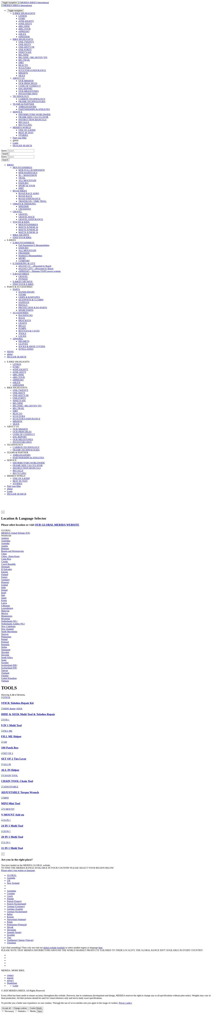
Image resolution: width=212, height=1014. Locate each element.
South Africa (7, 657)
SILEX (21, 75)
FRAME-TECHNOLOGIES (31, 101)
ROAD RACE (25, 196)
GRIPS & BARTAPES (29, 297)
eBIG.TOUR (24, 29)
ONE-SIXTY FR (26, 47)
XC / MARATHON (27, 175)
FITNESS (23, 279)
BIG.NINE (23, 55)
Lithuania (5, 605)
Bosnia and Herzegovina (12, 551)
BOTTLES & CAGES (29, 331)
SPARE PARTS (25, 310)
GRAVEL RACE (26, 217)
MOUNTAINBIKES (22, 167)
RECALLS (23, 122)
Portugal (5, 642)
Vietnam (5, 681)
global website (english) (54, 947)
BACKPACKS (25, 315)
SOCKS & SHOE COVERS (31, 346)
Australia (5, 543)
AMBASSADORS (27, 106)
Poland (4, 639)
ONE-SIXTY (24, 44)
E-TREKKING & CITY (24, 263)
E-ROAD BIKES (21, 274)
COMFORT (24, 261)
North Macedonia (9, 631)
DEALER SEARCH (22, 145)
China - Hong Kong (10, 556)
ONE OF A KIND (26, 130)
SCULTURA (24, 68)
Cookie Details (36, 1008)
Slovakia (5, 652)
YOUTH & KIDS (21, 222)
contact (10, 975)
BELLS (22, 325)
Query (4, 150)
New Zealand (7, 629)
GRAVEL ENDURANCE (30, 219)
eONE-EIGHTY (26, 21)
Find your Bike (20, 138)
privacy (10, 980)
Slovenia (5, 655)
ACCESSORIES (20, 312)
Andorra (5, 538)
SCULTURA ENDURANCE (32, 70)
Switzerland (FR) (9, 668)
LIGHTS (22, 323)
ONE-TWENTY (26, 42)
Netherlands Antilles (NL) (13, 624)
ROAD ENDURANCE (29, 198)
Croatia (4, 561)
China (4, 554)
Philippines (6, 637)
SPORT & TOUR (26, 185)
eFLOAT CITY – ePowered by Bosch (35, 268)
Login (15, 143)
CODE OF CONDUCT (29, 86)
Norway (5, 634)
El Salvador (6, 569)
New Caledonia (8, 626)
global (10, 489)
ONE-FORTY (25, 49)
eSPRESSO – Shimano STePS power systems (39, 271)
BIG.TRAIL (24, 60)
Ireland (4, 590)
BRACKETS (24, 320)
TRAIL (21, 178)
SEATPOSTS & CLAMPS (30, 300)
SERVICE (17, 112)
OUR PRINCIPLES (27, 83)
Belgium (5, 548)
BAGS (21, 318)
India (3, 587)
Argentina (5, 541)
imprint (10, 978)
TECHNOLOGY (21, 96)
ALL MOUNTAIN (27, 180)
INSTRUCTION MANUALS (32, 119)
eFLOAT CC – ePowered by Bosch (34, 266)
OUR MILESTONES (28, 91)
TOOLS (22, 333)
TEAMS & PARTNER (23, 104)
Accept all (6, 1008)
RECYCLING (25, 125)
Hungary (5, 582)
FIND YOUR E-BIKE (23, 284)
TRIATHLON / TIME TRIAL (32, 201)
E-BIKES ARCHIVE (23, 281)
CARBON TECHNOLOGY (31, 99)
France (4, 577)
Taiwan (4, 670)
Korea (4, 600)
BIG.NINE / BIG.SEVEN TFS (32, 57)
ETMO (21, 18)
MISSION (23, 73)
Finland (4, 574)
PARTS (16, 289)
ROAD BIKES (20, 191)
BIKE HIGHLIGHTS (23, 39)
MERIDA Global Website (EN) (15, 533)
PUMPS (22, 328)
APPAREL (18, 338)
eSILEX (22, 34)
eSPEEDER (24, 36)
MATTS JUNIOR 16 (28, 232)
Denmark (5, 566)
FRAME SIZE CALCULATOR (33, 117)
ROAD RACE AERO (28, 193)
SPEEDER (23, 206)
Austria (4, 546)
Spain (3, 660)
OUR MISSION (26, 81)
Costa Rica (6, 559)
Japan (3, 598)
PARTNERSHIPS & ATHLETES (34, 109)
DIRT (21, 62)
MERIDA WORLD (22, 127)
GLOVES (23, 344)
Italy (3, 595)
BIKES (10, 165)
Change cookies (20, 1008)
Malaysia (5, 611)
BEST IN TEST (25, 132)
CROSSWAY (24, 209)
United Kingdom (9, 678)
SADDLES (23, 302)
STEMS (22, 294)
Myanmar (5, 618)
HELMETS (23, 341)
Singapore (5, 649)
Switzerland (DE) (9, 665)
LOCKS (22, 336)
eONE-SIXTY (25, 23)
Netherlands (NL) (9, 621)
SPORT (22, 258)
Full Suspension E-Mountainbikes (33, 245)
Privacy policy (125, 1003)
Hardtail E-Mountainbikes (30, 255)
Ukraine (5, 675)
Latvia (4, 603)
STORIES (23, 135)
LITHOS (22, 16)
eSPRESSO (23, 31)
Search (5, 154)
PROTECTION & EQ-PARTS (32, 307)
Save (39, 1011)
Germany (5, 579)
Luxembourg (7, 608)
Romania (5, 644)
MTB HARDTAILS (27, 172)
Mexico (4, 613)
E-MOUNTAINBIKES (23, 242)
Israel (3, 592)
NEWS (10, 351)
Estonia (4, 572)
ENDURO (23, 183)
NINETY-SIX (24, 52)
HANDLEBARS (26, 292)
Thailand (5, 673)
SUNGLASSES (25, 349)
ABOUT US (19, 78)
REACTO (23, 65)
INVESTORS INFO (27, 93)
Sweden (5, 662)
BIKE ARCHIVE (21, 235)
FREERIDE (24, 253)
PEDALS (22, 305)
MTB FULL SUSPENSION (31, 170)
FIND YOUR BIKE (22, 237)
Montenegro (6, 616)
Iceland (4, 585)
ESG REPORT (25, 88)
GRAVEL (17, 211)
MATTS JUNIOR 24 (28, 227)
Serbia (4, 647)
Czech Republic (8, 564)
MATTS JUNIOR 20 (28, 230)
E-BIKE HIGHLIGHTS (24, 13)
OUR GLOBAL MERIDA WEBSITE (57, 524)
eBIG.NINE (24, 26)
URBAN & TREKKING (24, 204)
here (100, 947)
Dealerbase (12, 983)
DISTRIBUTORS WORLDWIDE (34, 114)
